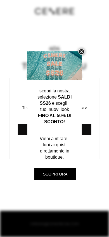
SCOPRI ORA (55, 174)
